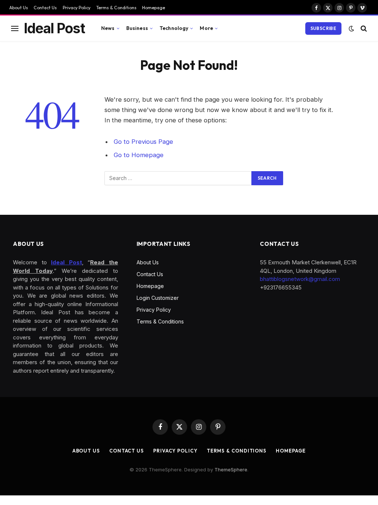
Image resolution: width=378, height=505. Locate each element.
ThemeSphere (230, 469)
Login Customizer (158, 298)
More (206, 28)
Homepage (153, 7)
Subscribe (323, 28)
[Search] (363, 28)
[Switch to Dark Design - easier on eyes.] (351, 28)
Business (137, 28)
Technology (173, 28)
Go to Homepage (139, 155)
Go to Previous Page (143, 141)
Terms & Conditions (116, 7)
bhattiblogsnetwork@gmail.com (300, 278)
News (108, 28)
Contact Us (45, 7)
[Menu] (14, 28)
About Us (18, 7)
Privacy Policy (76, 7)
